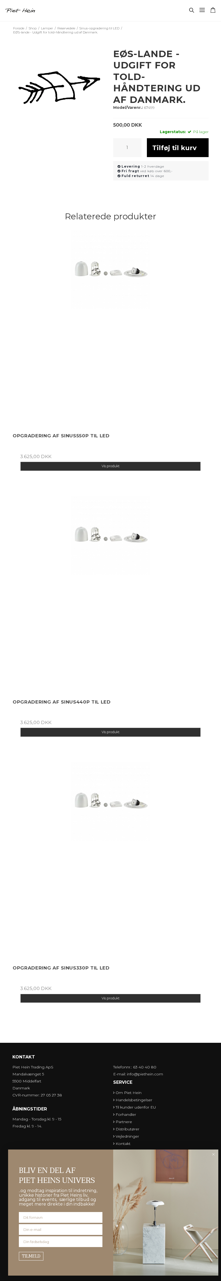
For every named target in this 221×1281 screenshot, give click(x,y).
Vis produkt (111, 466)
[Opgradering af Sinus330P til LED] (110, 860)
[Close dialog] (213, 1154)
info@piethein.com (145, 1074)
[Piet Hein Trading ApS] (20, 10)
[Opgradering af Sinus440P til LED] (110, 594)
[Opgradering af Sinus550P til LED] (110, 327)
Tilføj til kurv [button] (174, 148)
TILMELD (31, 1256)
